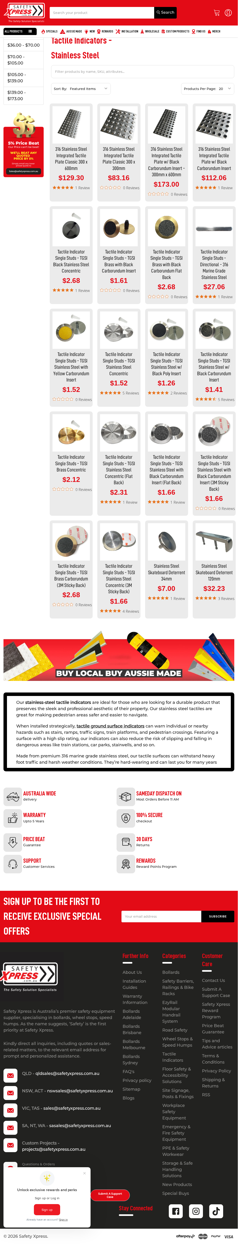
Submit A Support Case (110, 1195)
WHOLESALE (152, 31)
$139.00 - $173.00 (16, 95)
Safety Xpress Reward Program (216, 1010)
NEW (92, 31)
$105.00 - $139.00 (16, 77)
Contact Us (213, 980)
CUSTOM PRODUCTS (177, 31)
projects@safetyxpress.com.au (53, 1149)
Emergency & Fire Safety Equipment (176, 1133)
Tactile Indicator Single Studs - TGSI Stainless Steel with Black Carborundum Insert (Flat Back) (166, 470)
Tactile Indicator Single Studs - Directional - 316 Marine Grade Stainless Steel (214, 264)
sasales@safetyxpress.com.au (80, 1125)
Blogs (128, 1098)
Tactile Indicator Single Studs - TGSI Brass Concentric (71, 463)
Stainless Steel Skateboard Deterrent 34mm (166, 572)
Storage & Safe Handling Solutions (177, 1169)
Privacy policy (137, 1080)
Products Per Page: (200, 89)
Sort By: (60, 89)
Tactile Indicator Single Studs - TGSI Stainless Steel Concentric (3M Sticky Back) (119, 579)
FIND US (200, 31)
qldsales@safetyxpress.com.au (67, 1073)
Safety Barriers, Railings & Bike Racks (178, 987)
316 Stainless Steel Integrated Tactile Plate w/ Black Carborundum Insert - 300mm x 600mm (166, 162)
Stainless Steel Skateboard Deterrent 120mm (214, 572)
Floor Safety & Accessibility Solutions (176, 1075)
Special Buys (175, 1193)
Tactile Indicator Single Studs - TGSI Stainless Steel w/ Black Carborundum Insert (214, 367)
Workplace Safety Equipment (174, 1112)
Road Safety (174, 1030)
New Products (177, 1184)
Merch (216, 31)
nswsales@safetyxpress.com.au (80, 1090)
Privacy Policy (216, 1071)
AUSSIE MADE (74, 31)
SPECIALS (52, 31)
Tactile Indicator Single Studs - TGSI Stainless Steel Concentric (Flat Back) (119, 470)
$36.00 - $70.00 (23, 45)
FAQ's (128, 1071)
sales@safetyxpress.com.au (72, 1108)
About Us (132, 972)
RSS (206, 1094)
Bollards (170, 972)
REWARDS (107, 31)
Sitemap (131, 1089)
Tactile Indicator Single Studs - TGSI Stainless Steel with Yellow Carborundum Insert (71, 367)
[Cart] (218, 13)
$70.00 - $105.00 (16, 60)
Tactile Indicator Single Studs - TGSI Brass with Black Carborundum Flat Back (166, 264)
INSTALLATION (129, 31)
